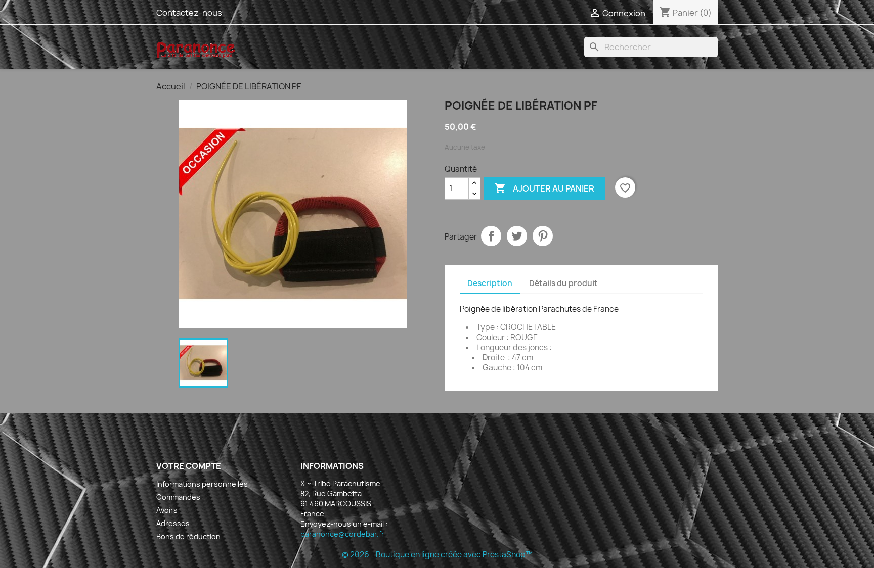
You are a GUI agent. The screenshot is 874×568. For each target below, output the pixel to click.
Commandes (178, 497)
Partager (491, 236)
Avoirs (167, 510)
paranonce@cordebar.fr (342, 534)
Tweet (517, 236)
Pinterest (543, 236)
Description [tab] (489, 283)
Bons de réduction (188, 536)
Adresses (173, 523)
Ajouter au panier (544, 188)
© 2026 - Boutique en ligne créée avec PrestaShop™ (437, 554)
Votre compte (188, 465)
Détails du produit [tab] (563, 283)
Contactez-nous (189, 12)
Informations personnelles (202, 484)
